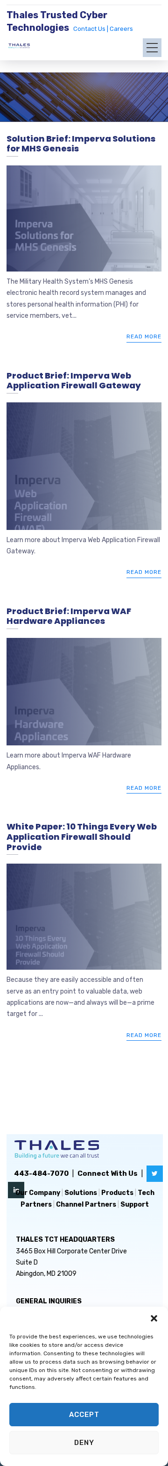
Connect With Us (107, 1173)
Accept (84, 1414)
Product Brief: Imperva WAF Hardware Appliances (69, 616)
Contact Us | (91, 28)
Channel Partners (86, 1205)
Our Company (37, 1193)
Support (134, 1205)
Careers (121, 28)
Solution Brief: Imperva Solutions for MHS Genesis (81, 144)
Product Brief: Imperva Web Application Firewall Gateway (74, 381)
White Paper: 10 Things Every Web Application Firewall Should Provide (82, 836)
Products (117, 1193)
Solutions (80, 1193)
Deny (84, 1442)
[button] (154, 1318)
